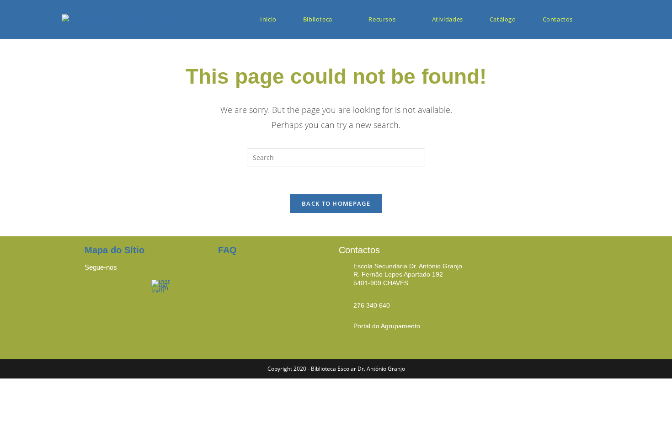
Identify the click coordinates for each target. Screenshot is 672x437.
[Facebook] (96, 291)
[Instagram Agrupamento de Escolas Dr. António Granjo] (161, 285)
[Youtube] (130, 291)
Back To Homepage (336, 203)
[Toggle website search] (601, 19)
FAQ (227, 250)
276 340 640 (371, 305)
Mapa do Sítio (114, 250)
